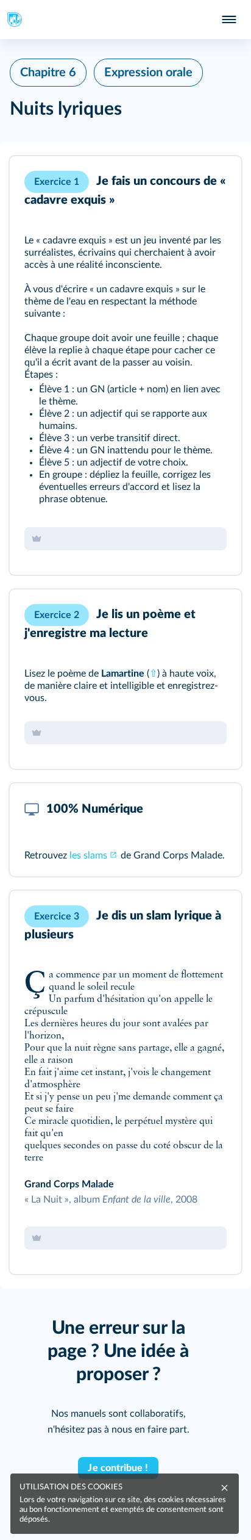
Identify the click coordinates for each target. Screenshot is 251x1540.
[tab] (181, 182)
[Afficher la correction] (182, 182)
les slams (88, 855)
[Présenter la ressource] (213, 182)
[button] (125, 365)
